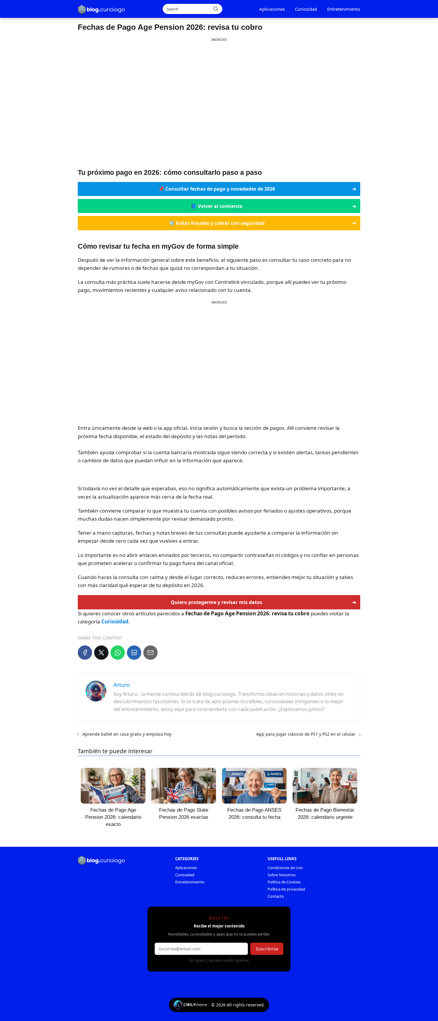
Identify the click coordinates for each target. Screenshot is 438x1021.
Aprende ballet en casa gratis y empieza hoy (127, 734)
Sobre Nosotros (282, 874)
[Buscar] (215, 8)
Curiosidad (306, 9)
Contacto (276, 896)
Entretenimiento (343, 9)
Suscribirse (267, 949)
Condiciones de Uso (285, 867)
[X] (101, 652)
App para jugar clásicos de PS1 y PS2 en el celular (305, 734)
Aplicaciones (272, 9)
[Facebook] (85, 652)
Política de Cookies (284, 882)
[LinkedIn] (134, 652)
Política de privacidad (286, 889)
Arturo (122, 684)
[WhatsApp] (118, 652)
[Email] (150, 652)
